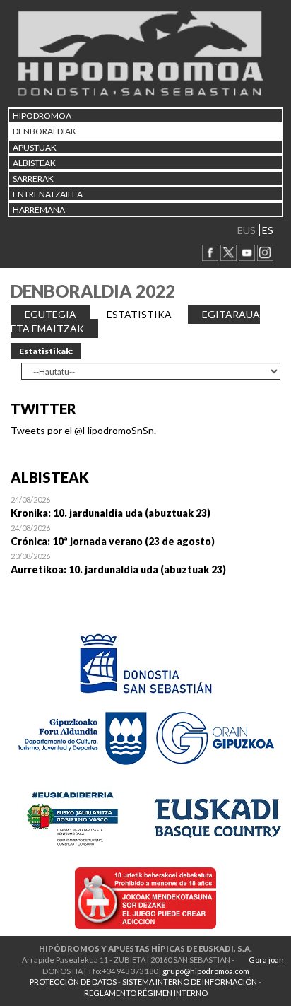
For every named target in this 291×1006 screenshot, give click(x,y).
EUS (246, 230)
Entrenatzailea (48, 194)
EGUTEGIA (50, 314)
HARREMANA (39, 209)
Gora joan (266, 959)
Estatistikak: (46, 351)
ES (267, 230)
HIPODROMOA (42, 115)
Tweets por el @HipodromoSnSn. (83, 430)
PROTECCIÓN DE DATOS (73, 981)
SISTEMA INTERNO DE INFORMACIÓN (189, 981)
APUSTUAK (35, 147)
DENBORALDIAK (44, 131)
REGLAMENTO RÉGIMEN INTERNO (146, 993)
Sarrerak (33, 178)
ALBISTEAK (34, 163)
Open (145, 506)
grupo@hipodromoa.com (205, 971)
